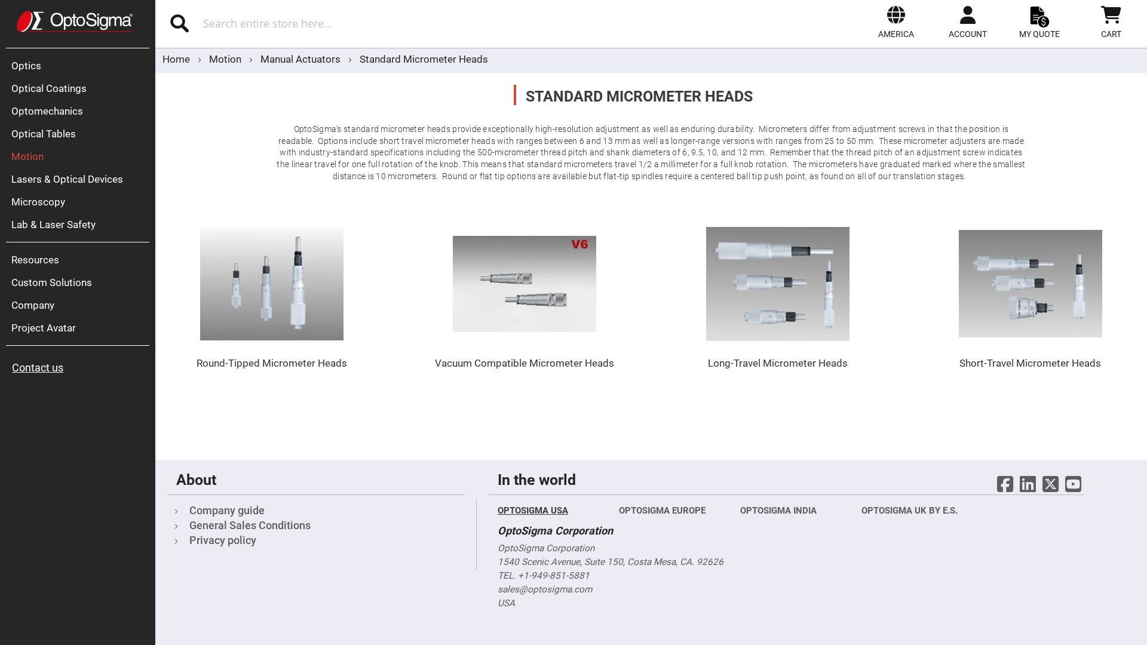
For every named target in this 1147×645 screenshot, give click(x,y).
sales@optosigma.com (545, 589)
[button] (896, 22)
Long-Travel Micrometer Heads (778, 363)
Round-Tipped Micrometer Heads (272, 363)
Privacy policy (222, 540)
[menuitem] (80, 65)
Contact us (37, 367)
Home (177, 59)
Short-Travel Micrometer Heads (1030, 363)
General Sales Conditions (250, 525)
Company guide (227, 510)
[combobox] (327, 23)
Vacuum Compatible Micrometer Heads (524, 363)
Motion (226, 59)
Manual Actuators (301, 59)
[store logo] (74, 21)
